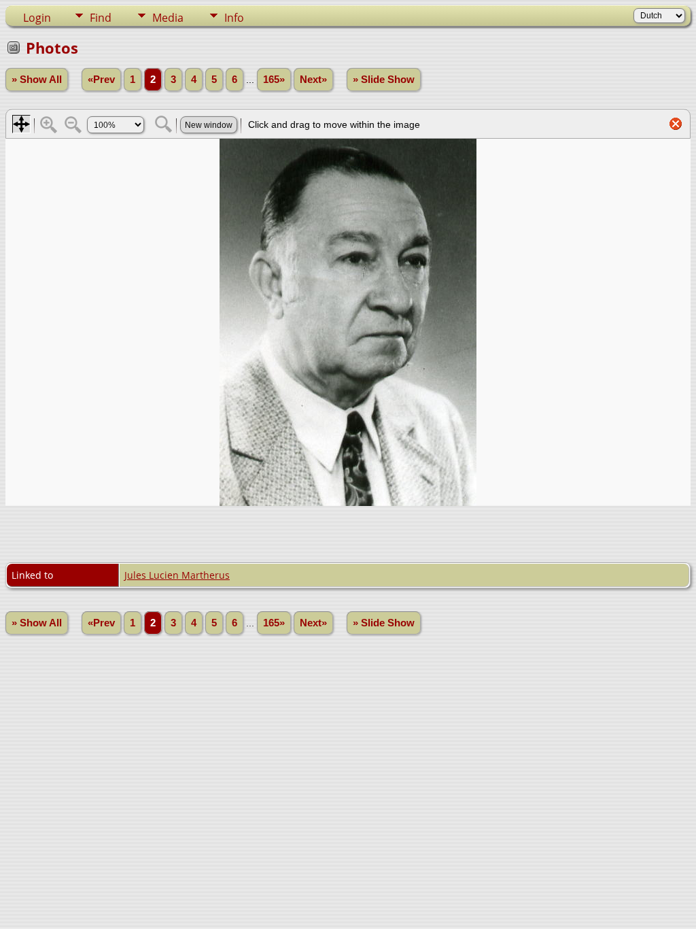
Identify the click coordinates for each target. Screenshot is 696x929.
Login (37, 17)
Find (100, 17)
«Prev (101, 79)
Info (234, 17)
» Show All (37, 79)
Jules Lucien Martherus (177, 575)
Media (168, 17)
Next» (313, 79)
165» (274, 79)
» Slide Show (384, 79)
